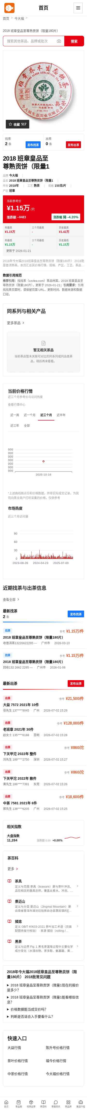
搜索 (74, 41)
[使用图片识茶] (59, 41)
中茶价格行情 (17, 1074)
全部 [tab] (27, 425)
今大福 (19, 18)
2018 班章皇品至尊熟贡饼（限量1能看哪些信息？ (43, 999)
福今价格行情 (56, 1061)
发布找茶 (33, 145)
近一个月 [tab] (30, 415)
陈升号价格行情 (58, 1048)
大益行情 (14, 1048)
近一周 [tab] (14, 415)
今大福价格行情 (58, 1074)
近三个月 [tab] (46, 415)
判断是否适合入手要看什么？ (33, 1016)
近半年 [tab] (61, 415)
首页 (6, 18)
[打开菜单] (78, 8)
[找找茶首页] (9, 7)
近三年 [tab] (14, 425)
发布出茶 (73, 145)
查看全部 (9, 599)
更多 (10, 869)
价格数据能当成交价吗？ (29, 1009)
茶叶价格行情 (17, 1061)
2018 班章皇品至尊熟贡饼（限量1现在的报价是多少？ (43, 987)
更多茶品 (14, 323)
